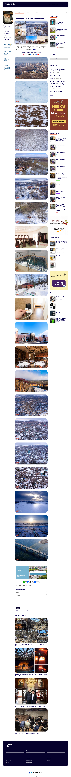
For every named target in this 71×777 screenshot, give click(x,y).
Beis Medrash (8, 760)
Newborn (8, 756)
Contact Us (49, 758)
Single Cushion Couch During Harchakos (7, 68)
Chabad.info (28, 754)
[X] (30, 582)
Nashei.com (28, 758)
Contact (48, 760)
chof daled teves (22, 585)
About (48, 754)
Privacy (35, 776)
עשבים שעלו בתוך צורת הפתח (7, 54)
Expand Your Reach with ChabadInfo (54, 756)
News (19, 12)
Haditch (29, 585)
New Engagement (9, 762)
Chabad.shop (29, 762)
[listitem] (59, 22)
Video (28, 12)
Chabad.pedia (29, 760)
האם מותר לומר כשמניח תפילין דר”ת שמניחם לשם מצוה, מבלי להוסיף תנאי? (8, 49)
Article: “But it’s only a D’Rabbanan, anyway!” (7, 58)
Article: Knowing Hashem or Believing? (7, 64)
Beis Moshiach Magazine (31, 756)
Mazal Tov (38, 12)
